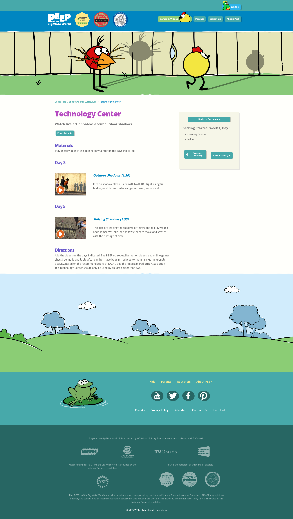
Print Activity (65, 132)
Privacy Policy (159, 410)
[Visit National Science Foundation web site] (102, 481)
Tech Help (219, 410)
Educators (215, 18)
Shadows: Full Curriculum (82, 101)
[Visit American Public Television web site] (203, 451)
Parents (199, 18)
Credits (140, 410)
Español (235, 6)
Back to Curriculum (209, 119)
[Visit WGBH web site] (89, 451)
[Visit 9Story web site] (127, 451)
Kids (152, 381)
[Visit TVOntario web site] (165, 451)
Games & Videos (169, 18)
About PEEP (233, 18)
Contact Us (199, 410)
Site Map (180, 410)
